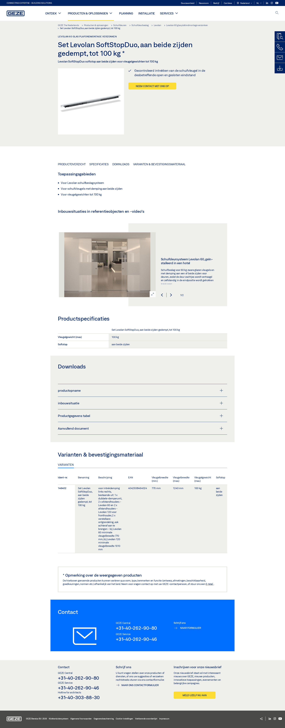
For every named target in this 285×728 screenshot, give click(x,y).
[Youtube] (276, 3)
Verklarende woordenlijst (146, 718)
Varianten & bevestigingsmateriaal (159, 164)
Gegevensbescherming (104, 718)
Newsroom (204, 3)
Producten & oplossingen (88, 13)
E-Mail (209, 584)
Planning (126, 13)
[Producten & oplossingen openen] (111, 13)
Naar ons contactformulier (140, 685)
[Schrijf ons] (280, 57)
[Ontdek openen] (60, 13)
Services (167, 13)
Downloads (120, 164)
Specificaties (99, 164)
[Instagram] (272, 3)
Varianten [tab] (66, 464)
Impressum (164, 718)
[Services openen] (176, 13)
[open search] (277, 13)
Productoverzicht (72, 164)
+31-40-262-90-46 (136, 639)
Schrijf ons (123, 667)
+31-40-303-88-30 (79, 697)
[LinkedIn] (267, 3)
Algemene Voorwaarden (81, 718)
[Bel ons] (280, 47)
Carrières (228, 3)
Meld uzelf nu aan (195, 695)
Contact (63, 667)
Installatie (146, 13)
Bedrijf (216, 3)
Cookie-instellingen (124, 718)
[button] (244, 3)
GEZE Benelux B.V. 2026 (36, 718)
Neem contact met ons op (152, 86)
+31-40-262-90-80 (136, 628)
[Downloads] (280, 68)
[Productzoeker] (280, 36)
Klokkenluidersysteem (58, 718)
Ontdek (51, 13)
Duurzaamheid (187, 3)
